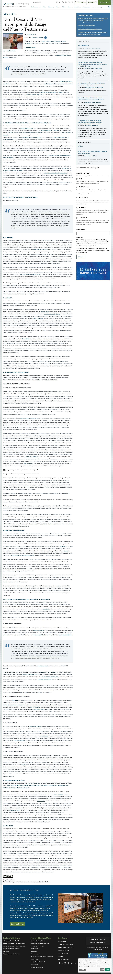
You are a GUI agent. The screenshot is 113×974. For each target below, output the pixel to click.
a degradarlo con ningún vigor (52, 314)
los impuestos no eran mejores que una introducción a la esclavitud (24, 132)
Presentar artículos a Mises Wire (86, 25)
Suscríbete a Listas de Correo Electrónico (42, 956)
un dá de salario (45, 311)
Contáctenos (34, 964)
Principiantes (86, 7)
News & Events (83, 197)
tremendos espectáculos (65, 635)
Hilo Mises (6, 951)
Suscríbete (77, 7)
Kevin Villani (98, 68)
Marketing (79, 237)
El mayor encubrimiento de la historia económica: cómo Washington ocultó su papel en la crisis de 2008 (92, 64)
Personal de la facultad (37, 967)
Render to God (26, 339)
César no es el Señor (14, 810)
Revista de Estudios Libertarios (11, 948)
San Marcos (69, 81)
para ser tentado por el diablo (48, 672)
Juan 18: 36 (46, 609)
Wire (44, 7)
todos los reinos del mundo (45, 679)
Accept (107, 969)
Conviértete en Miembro (37, 946)
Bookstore (82, 207)
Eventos (70, 7)
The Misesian (83, 217)
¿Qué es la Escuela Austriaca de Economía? (14, 943)
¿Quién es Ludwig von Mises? (11, 941)
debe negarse (41, 801)
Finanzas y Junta (35, 954)
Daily (80, 178)
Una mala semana (83, 45)
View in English (37, 2)
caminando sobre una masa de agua (13, 705)
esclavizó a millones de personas (34, 94)
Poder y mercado (36, 7)
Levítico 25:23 (63, 546)
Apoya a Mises (34, 959)
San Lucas (6, 84)
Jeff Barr (41, 37)
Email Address (81, 229)
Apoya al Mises (104, 2)
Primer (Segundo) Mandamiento (29, 418)
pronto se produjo (54, 130)
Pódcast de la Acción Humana (11, 954)
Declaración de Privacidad (38, 962)
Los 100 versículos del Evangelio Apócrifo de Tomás (57, 84)
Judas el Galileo (45, 130)
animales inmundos (20, 740)
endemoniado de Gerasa (35, 726)
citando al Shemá (28, 463)
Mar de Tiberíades (35, 707)
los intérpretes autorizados (40, 249)
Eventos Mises (34, 948)
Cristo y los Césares (38, 318)
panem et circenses (38, 630)
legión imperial (44, 736)
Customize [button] (82, 969)
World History (32, 34)
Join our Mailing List (63, 959)
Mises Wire (10, 14)
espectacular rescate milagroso (50, 676)
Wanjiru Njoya (95, 125)
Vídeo (64, 7)
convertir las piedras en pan (29, 674)
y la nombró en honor (38, 709)
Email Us (60, 956)
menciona (60, 794)
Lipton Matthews (96, 102)
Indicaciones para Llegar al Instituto (40, 943)
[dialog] (94, 965)
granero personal (37, 635)
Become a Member (17, 924)
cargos (23, 764)
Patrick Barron (99, 87)
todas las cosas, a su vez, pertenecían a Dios (22, 555)
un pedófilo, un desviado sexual (47, 92)
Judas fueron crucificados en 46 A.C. (32, 137)
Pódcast (58, 7)
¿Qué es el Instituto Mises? (38, 941)
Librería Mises (34, 951)
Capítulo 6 (15, 700)
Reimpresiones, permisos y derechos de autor (90, 29)
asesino (60, 92)
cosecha (66, 551)
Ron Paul (97, 48)
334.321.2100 (65, 950)
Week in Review (83, 187)
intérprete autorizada (33, 783)
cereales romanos (43, 666)
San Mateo (63, 81)
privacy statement (104, 250)
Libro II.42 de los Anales (26, 128)
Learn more (105, 244)
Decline (102, 969)
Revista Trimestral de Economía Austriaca (14, 946)
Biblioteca (50, 7)
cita (55, 794)
